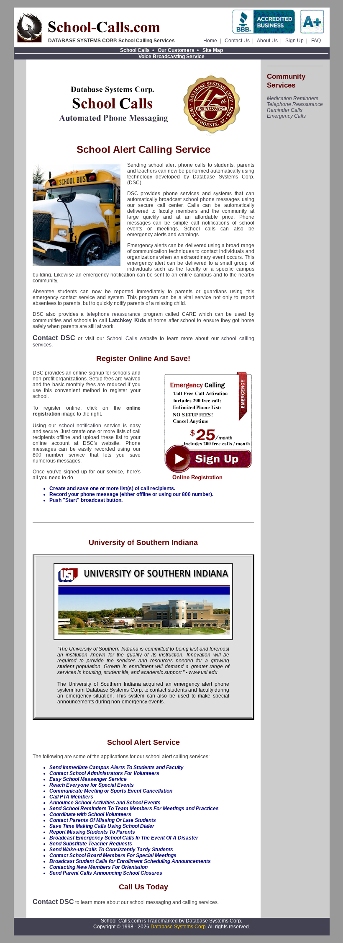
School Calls (135, 50)
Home (210, 41)
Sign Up (294, 41)
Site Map (212, 50)
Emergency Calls (286, 116)
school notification (80, 426)
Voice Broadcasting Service (171, 56)
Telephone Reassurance (295, 104)
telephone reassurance (114, 314)
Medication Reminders (292, 98)
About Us (267, 41)
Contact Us (237, 41)
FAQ (316, 41)
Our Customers (176, 50)
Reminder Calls (284, 110)
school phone (199, 199)
